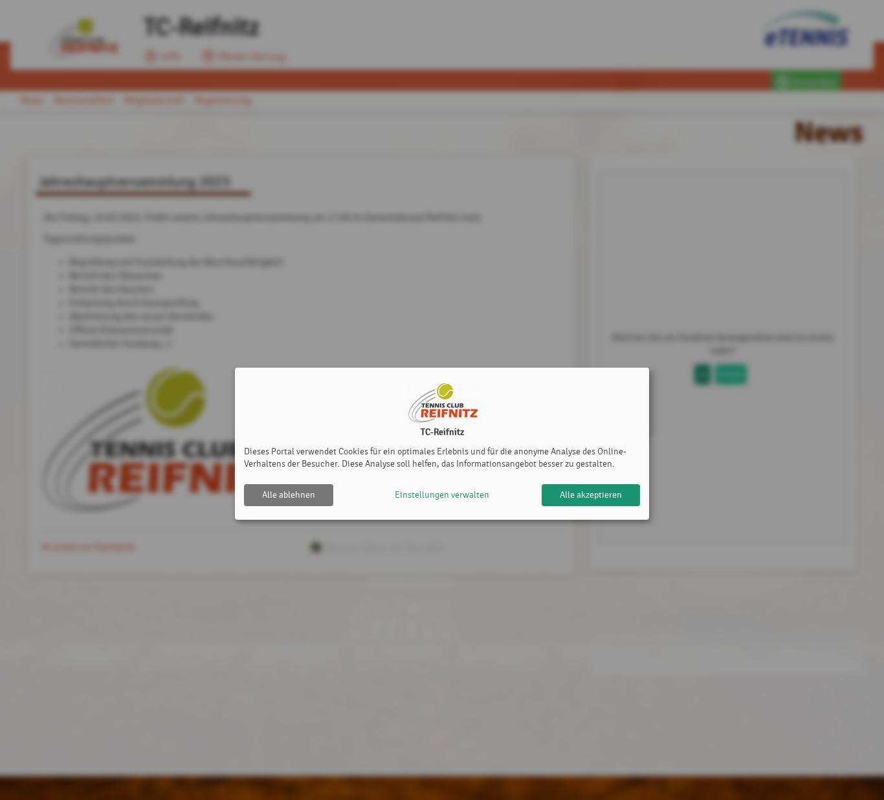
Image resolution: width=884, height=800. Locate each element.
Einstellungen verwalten (442, 495)
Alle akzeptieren (591, 495)
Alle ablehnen (288, 495)
